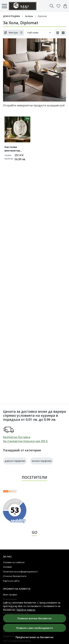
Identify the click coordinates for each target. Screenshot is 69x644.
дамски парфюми (15, 460)
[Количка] (65, 6)
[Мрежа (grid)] (63, 32)
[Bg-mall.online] (23, 6)
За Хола (29, 16)
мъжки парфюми (42, 460)
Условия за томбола (13, 562)
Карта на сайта (11, 580)
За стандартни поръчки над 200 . (25, 441)
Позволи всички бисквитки (34, 618)
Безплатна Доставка (16, 437)
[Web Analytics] (9, 491)
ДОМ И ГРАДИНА (11, 16)
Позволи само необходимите (34, 628)
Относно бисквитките (14, 576)
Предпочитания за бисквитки (34, 637)
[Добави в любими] (26, 138)
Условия (7, 566)
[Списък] (57, 32)
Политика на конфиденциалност (20, 571)
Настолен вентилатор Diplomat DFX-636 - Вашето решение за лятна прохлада (17, 149)
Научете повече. (26, 609)
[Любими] (58, 6)
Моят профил (10, 594)
